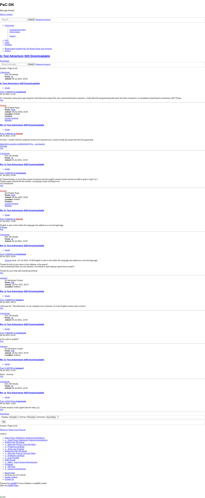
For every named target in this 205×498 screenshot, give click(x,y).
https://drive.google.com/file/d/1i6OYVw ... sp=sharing (22, 144)
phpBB (13, 483)
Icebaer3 (3, 278)
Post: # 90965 (7, 254)
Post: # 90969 (7, 333)
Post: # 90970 (7, 368)
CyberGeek (5, 72)
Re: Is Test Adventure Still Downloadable (22, 125)
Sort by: (23, 417)
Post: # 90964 (7, 219)
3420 (13, 110)
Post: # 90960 (7, 92)
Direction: (41, 417)
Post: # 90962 (7, 134)
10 (12, 77)
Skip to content (6, 15)
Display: (5, 417)
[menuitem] (17, 30)
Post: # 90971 (7, 401)
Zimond (3, 105)
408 (12, 282)
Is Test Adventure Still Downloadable (25, 56)
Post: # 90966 (7, 300)
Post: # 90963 (7, 173)
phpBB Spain (13, 485)
